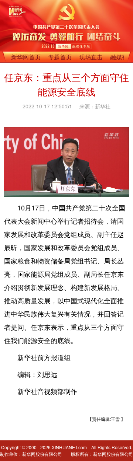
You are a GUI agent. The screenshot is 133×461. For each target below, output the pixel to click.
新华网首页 (26, 57)
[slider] (102, 189)
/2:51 (35, 190)
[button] (10, 189)
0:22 (24, 190)
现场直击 (91, 57)
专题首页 (60, 57)
